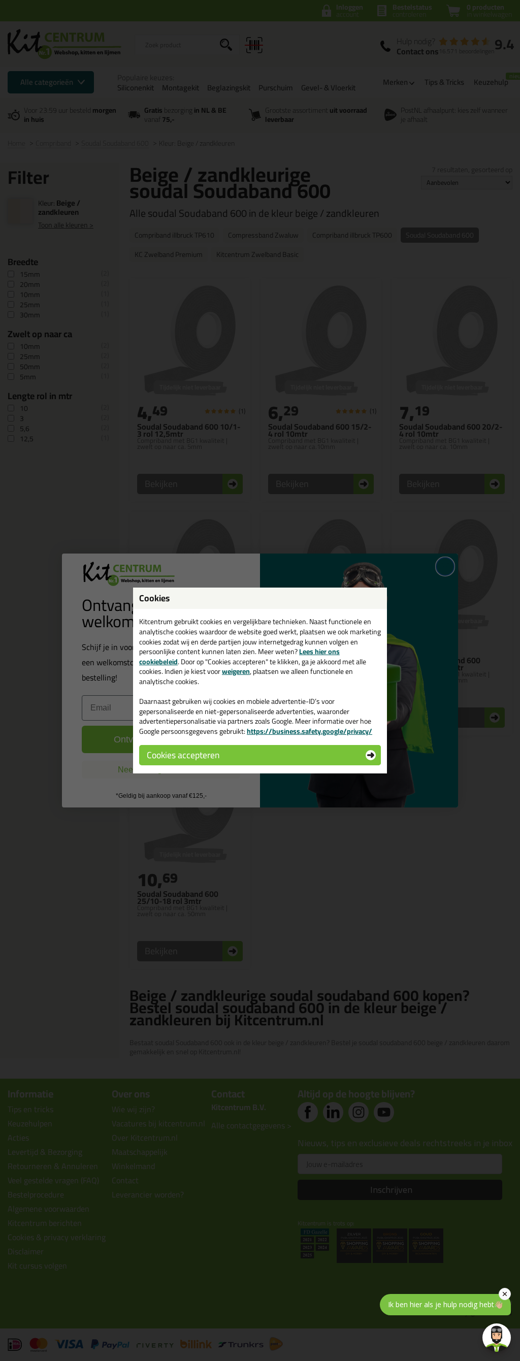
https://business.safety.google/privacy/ (309, 731)
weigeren (236, 671)
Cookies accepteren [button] (183, 755)
